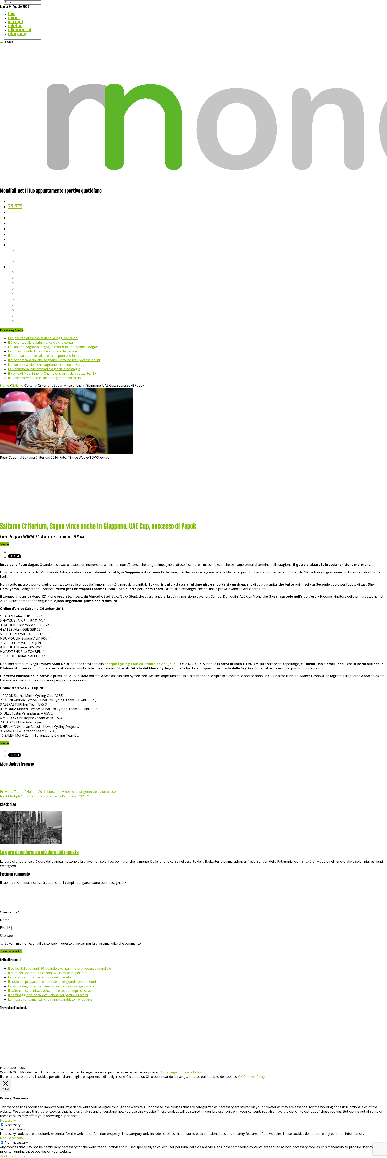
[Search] (1, 3)
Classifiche (17, 266)
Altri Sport (17, 212)
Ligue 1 (22, 299)
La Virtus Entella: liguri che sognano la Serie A (42, 351)
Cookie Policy (192, 1072)
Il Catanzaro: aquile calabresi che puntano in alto (44, 355)
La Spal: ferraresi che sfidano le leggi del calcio (43, 338)
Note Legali (15, 22)
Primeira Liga (27, 310)
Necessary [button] (8, 1120)
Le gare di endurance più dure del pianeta (39, 852)
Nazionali (16, 217)
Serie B (22, 277)
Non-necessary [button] (11, 1138)
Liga (19, 288)
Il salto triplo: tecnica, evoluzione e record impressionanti (51, 990)
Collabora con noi (19, 30)
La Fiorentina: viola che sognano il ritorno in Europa (47, 364)
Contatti (14, 18)
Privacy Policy (17, 34)
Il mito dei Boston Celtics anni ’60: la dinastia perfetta (48, 973)
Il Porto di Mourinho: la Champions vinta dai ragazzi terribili (53, 373)
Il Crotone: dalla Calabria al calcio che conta (40, 342)
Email (5, 927)
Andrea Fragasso (11, 537)
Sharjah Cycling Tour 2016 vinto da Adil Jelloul (141, 664)
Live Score (17, 244)
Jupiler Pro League (32, 321)
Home (11, 14)
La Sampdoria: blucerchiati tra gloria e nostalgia (44, 369)
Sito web (6, 935)
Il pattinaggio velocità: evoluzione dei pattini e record (48, 995)
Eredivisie (24, 304)
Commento (9, 912)
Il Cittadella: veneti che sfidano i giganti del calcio (44, 378)
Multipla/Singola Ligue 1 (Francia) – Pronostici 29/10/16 (46, 796)
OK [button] (240, 1076)
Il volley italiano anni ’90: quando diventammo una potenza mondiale (59, 968)
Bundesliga (25, 293)
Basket (22, 261)
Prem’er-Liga (27, 315)
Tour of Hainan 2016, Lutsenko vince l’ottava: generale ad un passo (58, 791)
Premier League (29, 283)
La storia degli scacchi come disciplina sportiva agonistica (51, 986)
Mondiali (15, 223)
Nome (6, 920)
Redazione (15, 26)
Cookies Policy (254, 1076)
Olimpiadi (16, 234)
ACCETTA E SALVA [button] (13, 1156)
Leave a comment (61, 537)
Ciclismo (15, 206)
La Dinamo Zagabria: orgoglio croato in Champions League (53, 347)
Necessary (13, 1125)
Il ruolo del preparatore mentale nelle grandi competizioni (52, 981)
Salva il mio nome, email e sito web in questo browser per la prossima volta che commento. (73, 943)
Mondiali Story (20, 228)
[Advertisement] (193, 490)
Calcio (13, 239)
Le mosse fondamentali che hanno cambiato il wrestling (50, 999)
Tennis (21, 255)
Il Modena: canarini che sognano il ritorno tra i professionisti (54, 360)
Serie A (22, 272)
